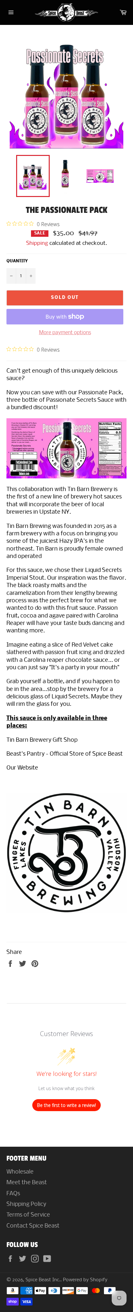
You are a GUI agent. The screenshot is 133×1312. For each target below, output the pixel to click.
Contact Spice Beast (32, 1226)
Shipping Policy (26, 1204)
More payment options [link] (65, 332)
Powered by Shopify (85, 1280)
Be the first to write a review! (66, 1105)
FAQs (13, 1194)
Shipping (37, 243)
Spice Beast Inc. (43, 1280)
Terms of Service (28, 1215)
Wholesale (20, 1172)
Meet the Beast (26, 1183)
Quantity (16, 261)
